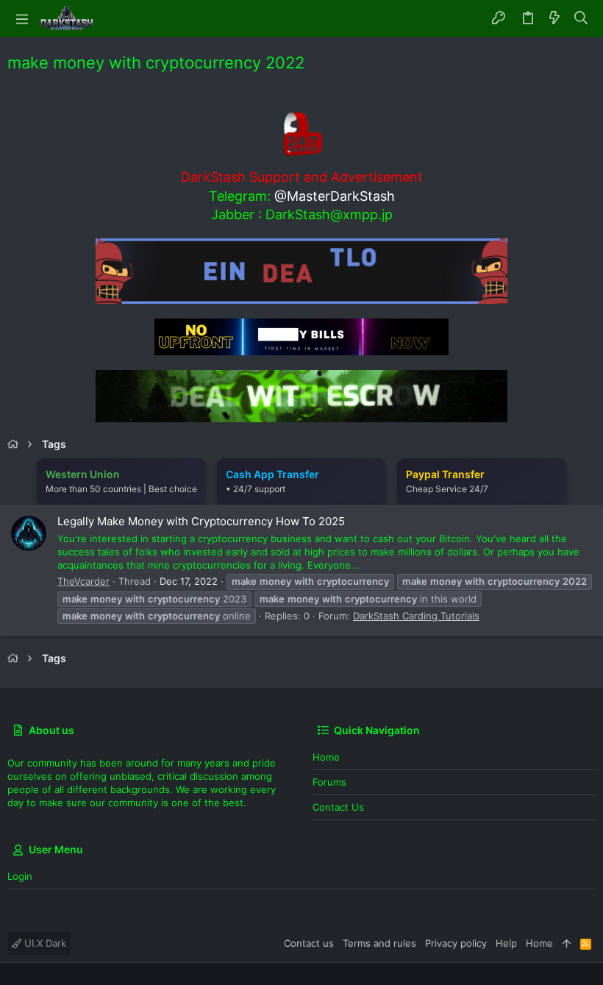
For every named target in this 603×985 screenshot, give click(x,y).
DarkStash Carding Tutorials (416, 616)
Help (506, 943)
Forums (329, 782)
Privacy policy (456, 943)
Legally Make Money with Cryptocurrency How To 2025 (201, 521)
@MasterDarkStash (334, 196)
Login (19, 876)
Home (326, 757)
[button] (22, 18)
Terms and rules (379, 943)
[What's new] (554, 18)
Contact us (338, 807)
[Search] (581, 18)
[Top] (566, 943)
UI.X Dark (43, 943)
